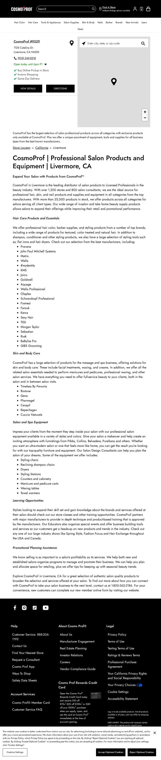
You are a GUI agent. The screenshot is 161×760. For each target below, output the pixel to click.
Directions (60, 88)
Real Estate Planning (73, 648)
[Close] (154, 733)
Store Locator (21, 147)
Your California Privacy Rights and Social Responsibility (127, 675)
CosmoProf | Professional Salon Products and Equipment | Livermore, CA (78, 162)
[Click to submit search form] (143, 43)
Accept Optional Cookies (110, 752)
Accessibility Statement (123, 698)
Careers (65, 662)
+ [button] (145, 111)
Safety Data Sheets (24, 680)
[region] (80, 743)
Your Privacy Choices (122, 685)
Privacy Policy (117, 634)
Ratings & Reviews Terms (124, 655)
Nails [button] (100, 22)
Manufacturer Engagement (77, 641)
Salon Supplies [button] (71, 22)
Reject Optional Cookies (142, 752)
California (41, 147)
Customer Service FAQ (27, 709)
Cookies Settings (15, 752)
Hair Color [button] (19, 22)
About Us (66, 634)
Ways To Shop (21, 673)
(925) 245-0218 (27, 58)
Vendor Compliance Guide (77, 669)
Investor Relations (71, 655)
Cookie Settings (118, 692)
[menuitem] (20, 22)
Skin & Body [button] (88, 22)
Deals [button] (80, 29)
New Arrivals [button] (132, 22)
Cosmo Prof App (23, 666)
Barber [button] (109, 22)
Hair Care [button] (33, 22)
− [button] (145, 117)
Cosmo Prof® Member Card (31, 702)
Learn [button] (144, 22)
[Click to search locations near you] (84, 43)
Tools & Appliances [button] (51, 22)
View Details (28, 88)
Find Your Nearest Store (27, 653)
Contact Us (19, 646)
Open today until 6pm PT (28, 64)
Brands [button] (119, 22)
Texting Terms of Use (121, 648)
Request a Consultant (26, 659)
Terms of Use (116, 641)
